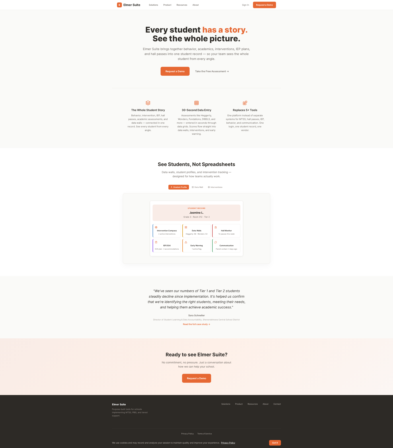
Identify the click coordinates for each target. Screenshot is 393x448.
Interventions (216, 187)
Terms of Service (204, 433)
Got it (275, 442)
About (196, 5)
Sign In (245, 5)
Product (167, 5)
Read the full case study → (196, 324)
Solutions (153, 5)
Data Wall (199, 187)
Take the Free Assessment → (212, 71)
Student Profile (180, 187)
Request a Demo (264, 5)
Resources (182, 5)
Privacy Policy (187, 433)
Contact (277, 404)
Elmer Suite (129, 5)
